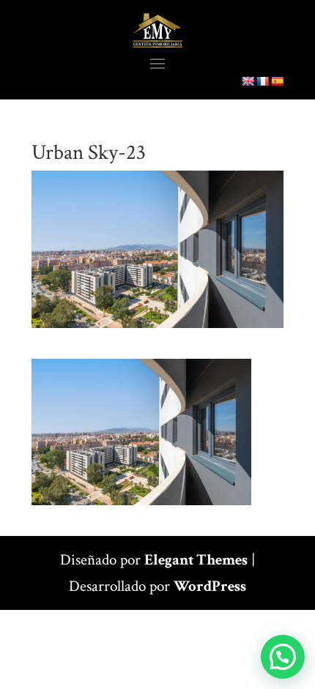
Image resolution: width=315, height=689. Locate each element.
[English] (247, 81)
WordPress (210, 586)
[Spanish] (277, 81)
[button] (283, 657)
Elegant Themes (196, 560)
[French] (262, 81)
